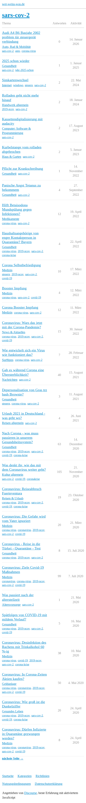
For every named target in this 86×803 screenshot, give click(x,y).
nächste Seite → (12, 758)
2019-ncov (8, 109)
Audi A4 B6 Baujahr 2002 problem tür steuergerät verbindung (21, 37)
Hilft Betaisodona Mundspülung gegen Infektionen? (17, 209)
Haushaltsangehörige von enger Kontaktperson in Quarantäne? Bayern (20, 237)
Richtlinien (42, 776)
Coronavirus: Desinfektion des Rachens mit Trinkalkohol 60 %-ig (24, 646)
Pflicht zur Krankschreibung (22, 169)
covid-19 (7, 278)
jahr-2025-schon (24, 70)
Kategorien (25, 776)
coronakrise (33, 478)
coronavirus (24, 530)
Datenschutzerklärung (48, 783)
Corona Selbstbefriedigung (21, 265)
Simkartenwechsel (15, 80)
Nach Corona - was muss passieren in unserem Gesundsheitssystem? (20, 437)
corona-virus (29, 50)
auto (17, 50)
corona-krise (9, 255)
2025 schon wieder (15, 61)
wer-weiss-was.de (13, 4)
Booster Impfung (14, 288)
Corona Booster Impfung (20, 307)
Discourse (30, 793)
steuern (29, 85)
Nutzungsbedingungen (16, 783)
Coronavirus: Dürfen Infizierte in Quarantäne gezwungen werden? (24, 733)
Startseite (8, 776)
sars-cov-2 (8, 50)
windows (18, 85)
